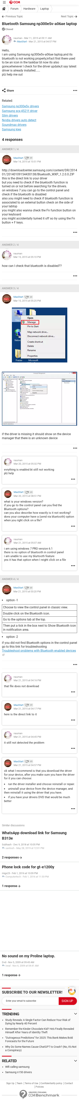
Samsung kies (11, 129)
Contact (69, 1083)
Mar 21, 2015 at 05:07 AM (27, 542)
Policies (40, 1086)
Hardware (29, 8)
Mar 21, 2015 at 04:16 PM (27, 680)
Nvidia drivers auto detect (19, 120)
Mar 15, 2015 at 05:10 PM (27, 257)
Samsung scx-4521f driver (19, 111)
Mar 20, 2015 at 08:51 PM (27, 495)
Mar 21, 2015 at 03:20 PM (27, 591)
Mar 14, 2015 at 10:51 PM (27, 161)
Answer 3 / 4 (10, 288)
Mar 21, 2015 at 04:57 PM (42, 41)
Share (10, 90)
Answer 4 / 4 (10, 579)
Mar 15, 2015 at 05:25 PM (27, 300)
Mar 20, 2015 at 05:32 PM (27, 463)
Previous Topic (14, 16)
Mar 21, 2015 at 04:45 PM (27, 736)
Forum (14, 8)
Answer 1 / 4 (10, 149)
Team (19, 1083)
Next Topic (67, 16)
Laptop (44, 8)
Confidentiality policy (51, 1083)
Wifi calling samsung (17, 1066)
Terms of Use (31, 1083)
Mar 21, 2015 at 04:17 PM (27, 708)
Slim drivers (10, 115)
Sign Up (10, 1083)
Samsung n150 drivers (18, 1072)
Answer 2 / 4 (10, 244)
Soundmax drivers (14, 125)
